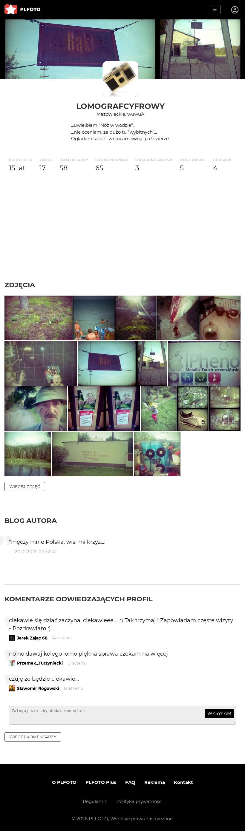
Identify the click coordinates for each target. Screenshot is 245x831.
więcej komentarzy (32, 736)
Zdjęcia (19, 285)
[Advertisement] (122, 236)
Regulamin (95, 801)
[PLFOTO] (22, 9)
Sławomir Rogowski (38, 688)
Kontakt (183, 782)
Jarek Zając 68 (32, 638)
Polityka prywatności (140, 801)
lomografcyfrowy (120, 106)
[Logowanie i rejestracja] (235, 10)
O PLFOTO (64, 782)
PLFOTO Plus (100, 782)
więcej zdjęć (24, 486)
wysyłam (219, 713)
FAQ (130, 782)
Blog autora (30, 520)
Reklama (154, 782)
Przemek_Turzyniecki (40, 663)
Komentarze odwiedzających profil (78, 599)
